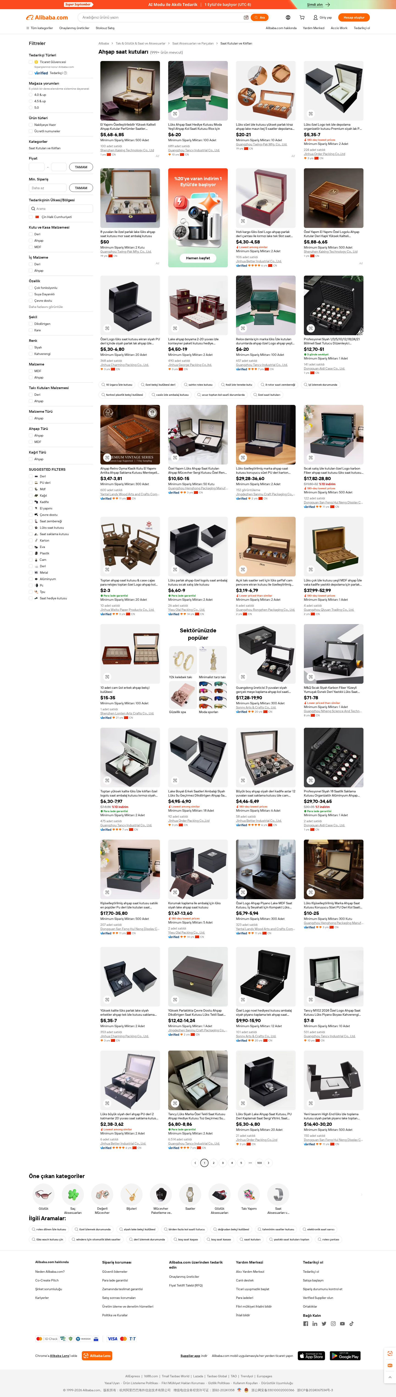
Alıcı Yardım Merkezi (250, 1271)
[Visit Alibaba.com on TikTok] (351, 1323)
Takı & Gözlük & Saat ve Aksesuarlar (140, 43)
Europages (264, 1376)
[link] (390, 1353)
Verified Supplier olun (318, 1298)
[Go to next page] (268, 1163)
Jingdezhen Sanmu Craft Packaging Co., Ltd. (266, 494)
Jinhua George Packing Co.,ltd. (190, 365)
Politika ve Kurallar (115, 1315)
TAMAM (81, 167)
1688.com (151, 1376)
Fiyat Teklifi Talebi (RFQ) (186, 1285)
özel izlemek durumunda (95, 1229)
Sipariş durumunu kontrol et (322, 1289)
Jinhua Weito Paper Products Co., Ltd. (127, 609)
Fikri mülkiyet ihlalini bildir (254, 1306)
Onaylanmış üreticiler (184, 1276)
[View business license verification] (239, 1390)
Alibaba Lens (59, 1356)
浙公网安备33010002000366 (272, 1390)
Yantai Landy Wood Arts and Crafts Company (130, 494)
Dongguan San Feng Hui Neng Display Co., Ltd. (333, 502)
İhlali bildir (243, 1315)
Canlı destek (245, 1280)
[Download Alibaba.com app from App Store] (311, 1355)
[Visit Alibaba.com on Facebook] (305, 1323)
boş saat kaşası (188, 1239)
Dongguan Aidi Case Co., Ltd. (324, 368)
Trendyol (247, 1376)
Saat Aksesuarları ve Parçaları (193, 43)
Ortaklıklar (310, 1306)
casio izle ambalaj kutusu (172, 394)
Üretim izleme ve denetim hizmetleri (127, 1306)
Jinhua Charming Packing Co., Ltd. (124, 365)
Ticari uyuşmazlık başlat (252, 1289)
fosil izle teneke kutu (239, 384)
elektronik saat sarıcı (320, 1229)
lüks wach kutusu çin (49, 1239)
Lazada (198, 1376)
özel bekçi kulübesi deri (160, 384)
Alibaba (104, 43)
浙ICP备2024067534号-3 (315, 1390)
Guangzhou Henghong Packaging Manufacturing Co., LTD (198, 488)
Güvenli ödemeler (114, 1271)
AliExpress (132, 1376)
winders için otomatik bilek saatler (98, 1239)
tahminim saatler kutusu (278, 1229)
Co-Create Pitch (47, 1280)
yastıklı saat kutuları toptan (291, 1239)
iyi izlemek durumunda (322, 384)
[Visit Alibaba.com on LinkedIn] (315, 1323)
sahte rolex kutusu (200, 384)
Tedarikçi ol (311, 1271)
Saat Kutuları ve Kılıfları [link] (236, 43)
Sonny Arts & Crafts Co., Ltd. (256, 707)
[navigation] (61, 604)
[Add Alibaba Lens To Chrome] (97, 1355)
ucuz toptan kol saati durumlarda (223, 394)
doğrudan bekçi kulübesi (233, 1229)
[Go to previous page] (195, 1163)
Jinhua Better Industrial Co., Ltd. (259, 261)
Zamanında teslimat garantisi (122, 1289)
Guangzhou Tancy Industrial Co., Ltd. (194, 150)
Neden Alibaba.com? (50, 1271)
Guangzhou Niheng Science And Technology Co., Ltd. (333, 711)
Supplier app (190, 1356)
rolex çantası (330, 1239)
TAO (234, 1376)
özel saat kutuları (269, 394)
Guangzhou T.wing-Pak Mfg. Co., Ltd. (261, 144)
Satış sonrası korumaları (119, 1298)
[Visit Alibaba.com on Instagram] (333, 1323)
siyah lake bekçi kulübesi (139, 1229)
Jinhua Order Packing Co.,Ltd (324, 154)
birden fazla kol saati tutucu (187, 1229)
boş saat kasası (221, 1239)
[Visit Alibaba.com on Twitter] (324, 1323)
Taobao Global (217, 1376)
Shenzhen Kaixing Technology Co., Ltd (127, 150)
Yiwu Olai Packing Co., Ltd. (186, 609)
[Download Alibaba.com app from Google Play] (345, 1355)
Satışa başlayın (313, 1280)
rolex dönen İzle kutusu (51, 1229)
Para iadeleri (244, 1298)
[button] (246, 17)
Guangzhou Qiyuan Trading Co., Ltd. (329, 609)
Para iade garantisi (115, 1280)
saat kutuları (252, 1239)
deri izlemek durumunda (149, 1239)
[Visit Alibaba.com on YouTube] (342, 1323)
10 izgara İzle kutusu (119, 384)
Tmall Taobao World (175, 1376)
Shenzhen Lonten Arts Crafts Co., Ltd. (127, 713)
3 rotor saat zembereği (280, 384)
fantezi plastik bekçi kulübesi (124, 394)
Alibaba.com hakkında (52, 1262)
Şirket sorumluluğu (48, 1289)
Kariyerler (42, 1298)
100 (259, 1163)
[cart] (303, 18)
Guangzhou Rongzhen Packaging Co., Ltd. (265, 609)
